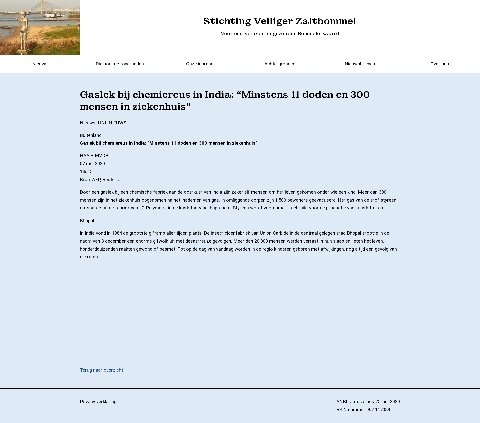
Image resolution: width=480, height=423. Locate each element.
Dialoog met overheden (120, 64)
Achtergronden (280, 64)
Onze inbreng (200, 64)
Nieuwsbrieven (360, 64)
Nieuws (40, 64)
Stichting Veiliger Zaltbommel (280, 21)
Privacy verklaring (98, 401)
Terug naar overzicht (101, 370)
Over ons (439, 64)
